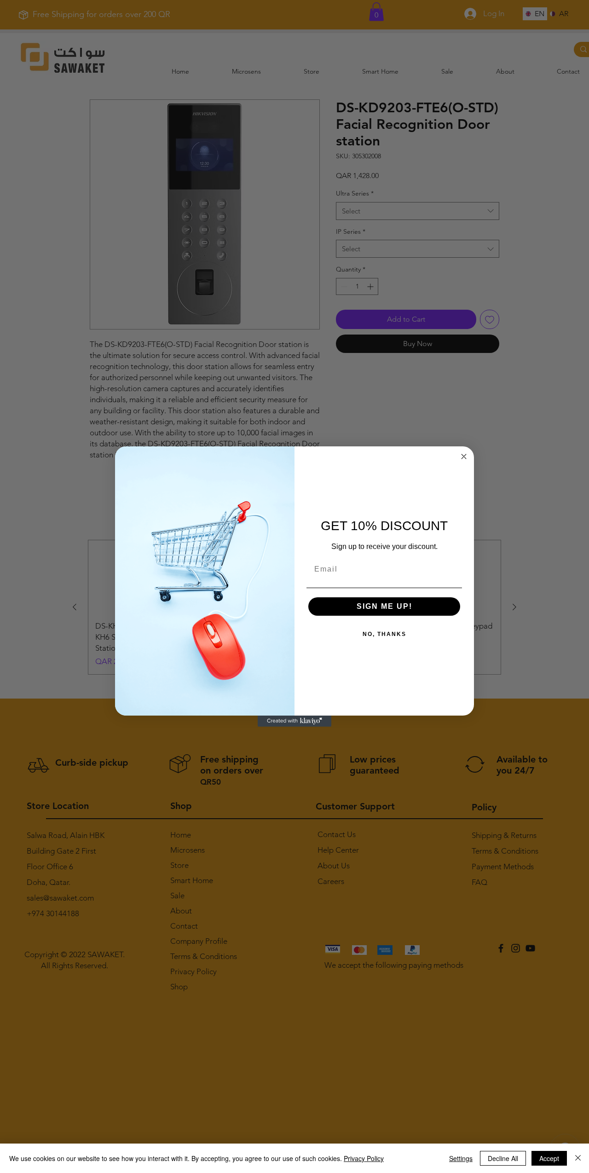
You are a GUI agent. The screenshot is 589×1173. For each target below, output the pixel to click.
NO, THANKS (384, 634)
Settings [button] (461, 1158)
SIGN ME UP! (384, 606)
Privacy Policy (364, 1158)
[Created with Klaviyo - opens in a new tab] (294, 721)
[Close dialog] (463, 456)
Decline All (503, 1158)
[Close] (577, 1158)
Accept (549, 1158)
